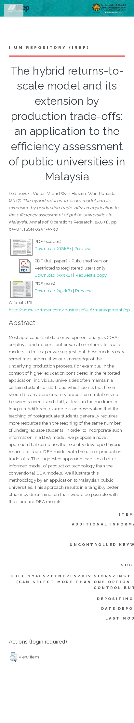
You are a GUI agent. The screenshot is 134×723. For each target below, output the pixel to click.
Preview (82, 248)
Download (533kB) (53, 275)
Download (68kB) (52, 248)
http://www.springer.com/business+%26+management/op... (71, 309)
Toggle (14, 12)
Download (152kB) (53, 290)
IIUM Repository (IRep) (49, 47)
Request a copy (91, 275)
